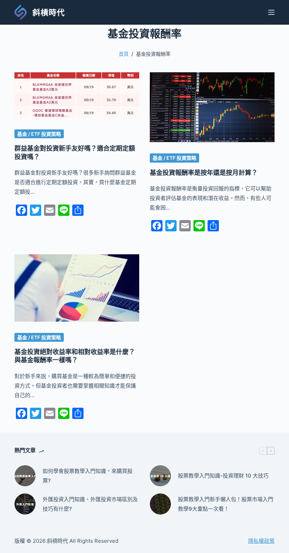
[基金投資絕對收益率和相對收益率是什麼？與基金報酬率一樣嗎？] (76, 287)
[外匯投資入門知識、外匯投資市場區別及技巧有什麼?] (25, 504)
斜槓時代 (48, 12)
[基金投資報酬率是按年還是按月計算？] (212, 107)
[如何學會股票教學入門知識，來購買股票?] (25, 475)
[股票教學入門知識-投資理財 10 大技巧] (160, 475)
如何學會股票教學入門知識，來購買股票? (88, 476)
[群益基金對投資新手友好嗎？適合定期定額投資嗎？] (76, 95)
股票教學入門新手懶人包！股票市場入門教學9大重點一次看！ (225, 504)
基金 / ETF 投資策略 (39, 134)
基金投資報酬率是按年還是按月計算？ (204, 172)
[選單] (271, 12)
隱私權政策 (261, 540)
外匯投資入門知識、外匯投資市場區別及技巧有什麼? (90, 504)
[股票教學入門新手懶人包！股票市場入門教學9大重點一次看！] (160, 504)
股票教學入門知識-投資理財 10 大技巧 (223, 475)
